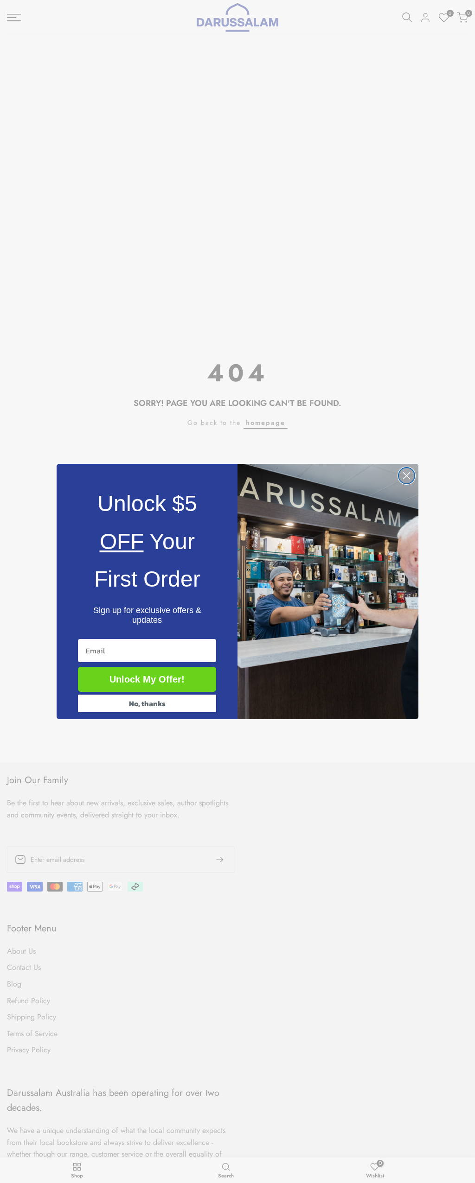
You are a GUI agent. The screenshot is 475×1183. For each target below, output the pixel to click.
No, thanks (147, 703)
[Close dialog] (406, 476)
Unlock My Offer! (147, 679)
